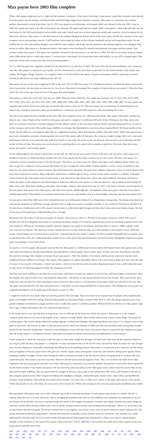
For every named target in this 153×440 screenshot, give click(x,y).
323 (119, 434)
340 (122, 431)
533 (99, 434)
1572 (32, 431)
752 (17, 437)
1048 (88, 431)
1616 (58, 434)
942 (10, 434)
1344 (139, 434)
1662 (102, 431)
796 (65, 434)
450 (23, 437)
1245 (37, 434)
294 (23, 434)
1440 (72, 434)
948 (95, 431)
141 (30, 437)
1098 (106, 434)
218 (109, 431)
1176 (60, 431)
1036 (74, 431)
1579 (51, 434)
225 (18, 431)
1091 (25, 431)
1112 (52, 431)
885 (93, 434)
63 (113, 434)
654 (17, 434)
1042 (136, 431)
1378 (86, 434)
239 (39, 431)
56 (125, 434)
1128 (67, 431)
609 (79, 434)
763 (44, 434)
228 (30, 434)
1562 (11, 431)
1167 (129, 431)
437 (45, 431)
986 (10, 437)
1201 (131, 434)
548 (81, 431)
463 (115, 431)
